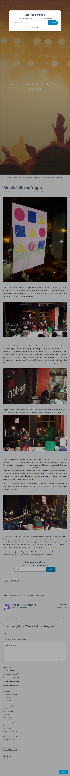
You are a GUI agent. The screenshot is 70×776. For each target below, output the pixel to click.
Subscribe (53, 22)
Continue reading (35, 27)
